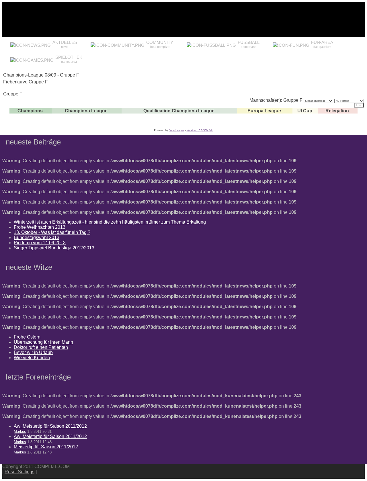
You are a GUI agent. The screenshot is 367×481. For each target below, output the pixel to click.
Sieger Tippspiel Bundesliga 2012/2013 (54, 247)
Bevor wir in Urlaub (33, 352)
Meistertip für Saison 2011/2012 (46, 446)
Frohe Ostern (27, 337)
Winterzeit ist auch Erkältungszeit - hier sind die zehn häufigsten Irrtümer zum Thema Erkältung (110, 222)
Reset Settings (19, 471)
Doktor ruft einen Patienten (41, 347)
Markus (20, 431)
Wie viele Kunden (32, 357)
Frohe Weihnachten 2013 (39, 227)
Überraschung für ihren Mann (43, 342)
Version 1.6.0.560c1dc (200, 130)
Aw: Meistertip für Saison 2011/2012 (50, 426)
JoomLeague (176, 130)
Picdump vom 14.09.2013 (40, 242)
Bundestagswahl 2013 (36, 237)
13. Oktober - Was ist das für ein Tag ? (52, 232)
